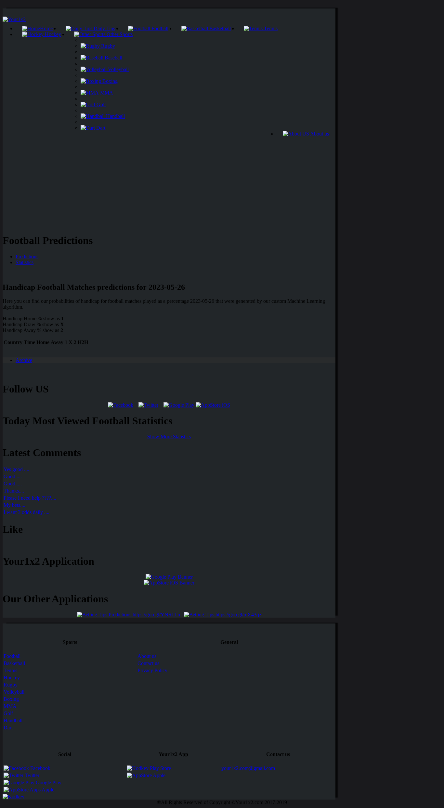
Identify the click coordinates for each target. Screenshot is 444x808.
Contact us (148, 663)
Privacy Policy (152, 670)
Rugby (107, 46)
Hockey (52, 34)
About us (319, 133)
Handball (115, 116)
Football (159, 28)
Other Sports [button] (119, 34)
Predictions (27, 256)
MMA (106, 93)
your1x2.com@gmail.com (248, 768)
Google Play (47, 782)
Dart (100, 128)
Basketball (219, 28)
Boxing (109, 81)
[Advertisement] (169, 182)
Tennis (270, 28)
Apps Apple (41, 789)
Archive (24, 360)
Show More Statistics (169, 436)
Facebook (39, 768)
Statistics (24, 262)
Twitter (31, 775)
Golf (100, 104)
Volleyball (118, 69)
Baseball (112, 57)
